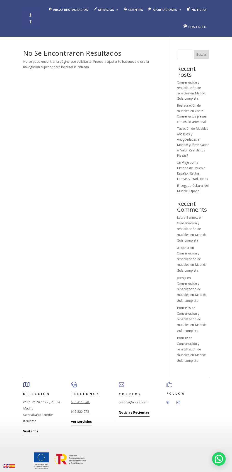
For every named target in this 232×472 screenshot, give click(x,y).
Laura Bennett (187, 217)
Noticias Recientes (134, 412)
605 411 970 (80, 402)
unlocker (183, 247)
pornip (181, 278)
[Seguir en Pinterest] (168, 402)
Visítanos (30, 431)
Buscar (201, 54)
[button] (219, 459)
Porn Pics (184, 308)
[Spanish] (12, 466)
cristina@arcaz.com (133, 402)
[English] (6, 466)
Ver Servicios (81, 421)
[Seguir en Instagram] (178, 402)
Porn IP (182, 338)
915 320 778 (80, 411)
